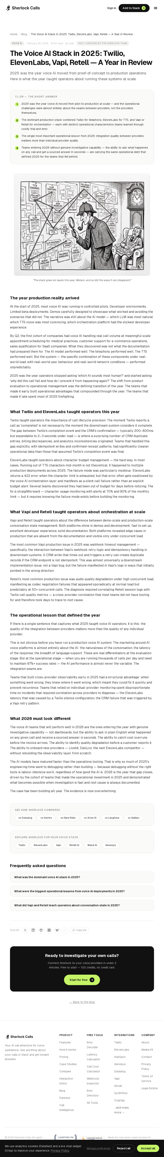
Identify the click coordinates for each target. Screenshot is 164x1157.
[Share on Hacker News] (49, 930)
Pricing (63, 1057)
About (145, 1042)
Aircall (118, 1086)
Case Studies (68, 1064)
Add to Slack (131, 8)
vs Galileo (133, 817)
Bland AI (92, 845)
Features (65, 1042)
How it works (67, 1049)
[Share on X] (25, 930)
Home (13, 34)
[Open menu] (155, 8)
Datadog (119, 1071)
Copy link (81, 930)
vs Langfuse (112, 817)
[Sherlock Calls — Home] (23, 8)
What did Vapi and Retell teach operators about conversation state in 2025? (67, 905)
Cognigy (119, 1100)
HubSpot (119, 1057)
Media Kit (147, 1049)
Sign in (111, 8)
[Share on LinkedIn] (33, 930)
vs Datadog (25, 817)
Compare (65, 1071)
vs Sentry (46, 817)
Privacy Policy (60, 1150)
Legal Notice (149, 1088)
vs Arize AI (90, 817)
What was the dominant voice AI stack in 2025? (47, 877)
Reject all (123, 1148)
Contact (146, 1057)
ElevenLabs (41, 845)
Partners (64, 1098)
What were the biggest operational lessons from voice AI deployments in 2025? (69, 891)
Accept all (148, 1148)
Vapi (58, 845)
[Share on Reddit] (41, 930)
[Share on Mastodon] (65, 930)
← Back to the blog (82, 1002)
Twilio (21, 845)
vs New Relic (68, 817)
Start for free (79, 980)
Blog (24, 34)
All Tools (92, 1103)
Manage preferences (98, 1148)
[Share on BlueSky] (57, 930)
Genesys (110, 845)
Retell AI (74, 845)
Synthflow (120, 1093)
